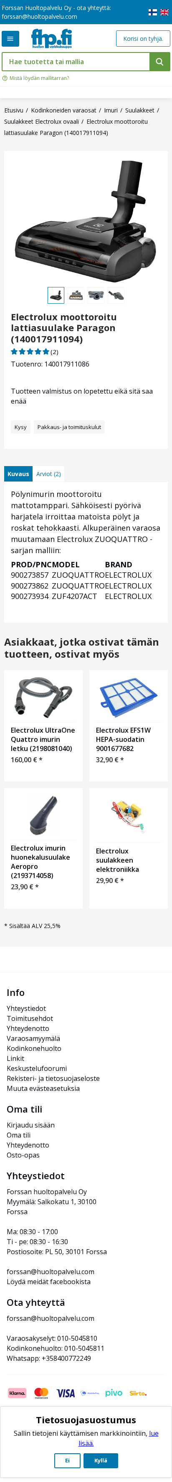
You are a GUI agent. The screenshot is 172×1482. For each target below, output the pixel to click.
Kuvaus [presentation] (18, 474)
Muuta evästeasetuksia (43, 1088)
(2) (54, 351)
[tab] (18, 474)
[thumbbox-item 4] (116, 295)
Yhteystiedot (26, 1008)
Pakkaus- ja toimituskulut (69, 427)
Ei (67, 1460)
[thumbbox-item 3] (96, 295)
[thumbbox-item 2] (76, 295)
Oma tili (18, 1135)
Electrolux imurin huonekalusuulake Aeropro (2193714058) (40, 861)
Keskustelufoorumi (37, 1068)
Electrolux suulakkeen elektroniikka (117, 860)
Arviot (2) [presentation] (48, 474)
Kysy (21, 427)
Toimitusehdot (30, 1018)
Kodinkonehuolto (34, 1048)
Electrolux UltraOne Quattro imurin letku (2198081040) (43, 739)
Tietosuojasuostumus (86, 1419)
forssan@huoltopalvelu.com (39, 16)
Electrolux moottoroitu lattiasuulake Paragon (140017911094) (64, 327)
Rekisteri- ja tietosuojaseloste (53, 1078)
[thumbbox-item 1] (56, 295)
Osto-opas (23, 1155)
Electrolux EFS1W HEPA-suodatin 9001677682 (123, 739)
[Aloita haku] (159, 61)
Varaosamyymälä (33, 1038)
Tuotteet (10, 39)
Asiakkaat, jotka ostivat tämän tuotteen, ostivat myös (81, 648)
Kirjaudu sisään (31, 1125)
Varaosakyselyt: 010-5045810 (52, 1338)
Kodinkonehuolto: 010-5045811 (55, 1348)
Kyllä (100, 1460)
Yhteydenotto (28, 1028)
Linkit (15, 1058)
